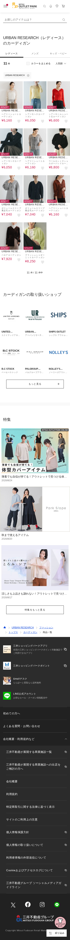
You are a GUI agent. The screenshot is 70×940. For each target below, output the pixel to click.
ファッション (46, 627)
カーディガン (30, 632)
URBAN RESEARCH (23, 627)
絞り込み (59, 933)
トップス (13, 632)
